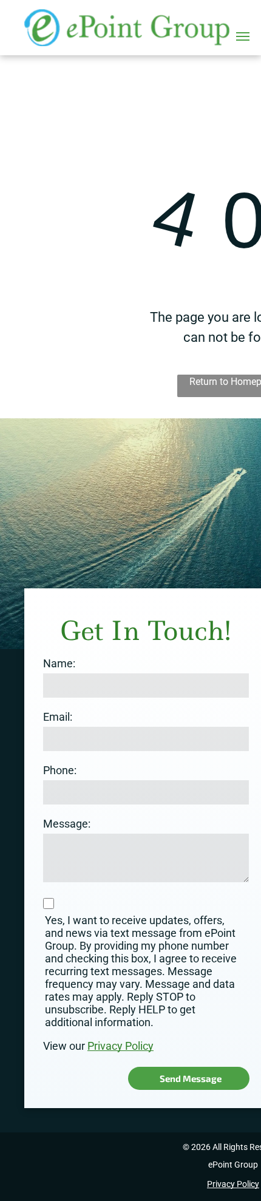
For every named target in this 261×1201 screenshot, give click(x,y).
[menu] (243, 36)
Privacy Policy (120, 1045)
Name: (59, 663)
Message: (66, 823)
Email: (57, 716)
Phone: (59, 770)
